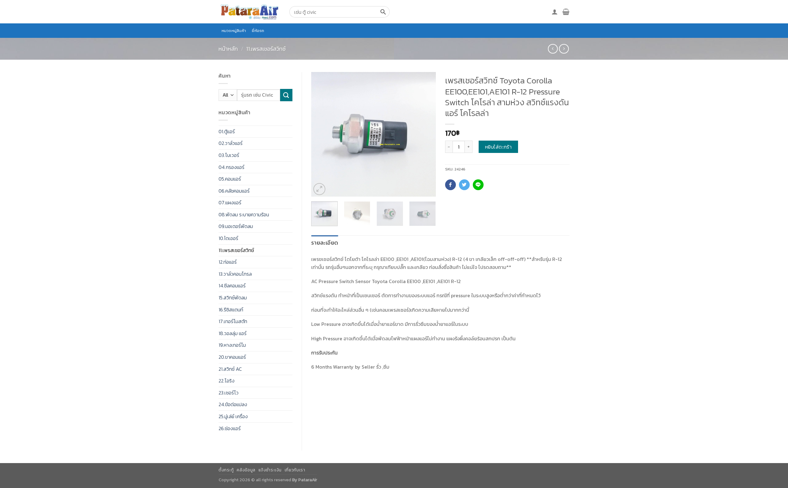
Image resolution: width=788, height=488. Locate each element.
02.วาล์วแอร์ (231, 143)
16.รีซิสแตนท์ (231, 309)
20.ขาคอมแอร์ (232, 357)
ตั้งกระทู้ (226, 470)
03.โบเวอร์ (229, 155)
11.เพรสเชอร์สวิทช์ (266, 49)
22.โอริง (227, 380)
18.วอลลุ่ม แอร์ (233, 333)
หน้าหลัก (228, 49)
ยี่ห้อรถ (258, 31)
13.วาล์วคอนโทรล (235, 274)
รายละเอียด (324, 242)
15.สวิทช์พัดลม (233, 297)
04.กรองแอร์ (231, 167)
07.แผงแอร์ (230, 202)
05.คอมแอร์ (230, 178)
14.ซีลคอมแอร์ (232, 285)
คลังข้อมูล (246, 470)
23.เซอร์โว (229, 392)
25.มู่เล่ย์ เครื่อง (233, 416)
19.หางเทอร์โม (232, 345)
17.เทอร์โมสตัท (233, 321)
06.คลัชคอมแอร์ (234, 190)
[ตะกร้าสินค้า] (565, 11)
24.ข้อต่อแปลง (233, 404)
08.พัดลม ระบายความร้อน (244, 214)
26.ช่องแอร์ (230, 428)
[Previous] (321, 134)
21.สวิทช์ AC (230, 369)
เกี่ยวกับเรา (295, 470)
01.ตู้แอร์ (227, 131)
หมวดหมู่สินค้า (234, 31)
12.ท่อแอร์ (228, 262)
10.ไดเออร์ (228, 238)
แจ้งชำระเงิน (270, 470)
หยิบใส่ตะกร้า (498, 146)
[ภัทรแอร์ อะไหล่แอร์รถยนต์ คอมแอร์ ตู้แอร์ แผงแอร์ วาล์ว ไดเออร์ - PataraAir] (249, 11)
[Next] (425, 134)
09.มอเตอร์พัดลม (236, 226)
